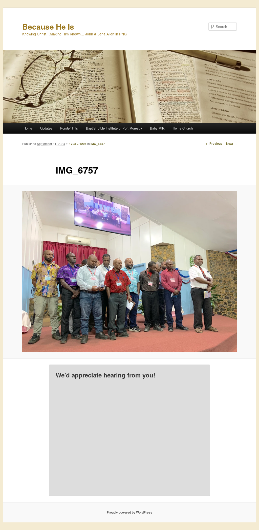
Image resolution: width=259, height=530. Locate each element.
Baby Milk (157, 128)
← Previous (214, 143)
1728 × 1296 (78, 143)
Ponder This (69, 128)
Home (28, 128)
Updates (46, 128)
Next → (231, 143)
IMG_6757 (98, 143)
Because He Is (48, 26)
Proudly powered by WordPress (129, 512)
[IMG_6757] (129, 271)
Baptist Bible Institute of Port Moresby (114, 128)
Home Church (183, 128)
